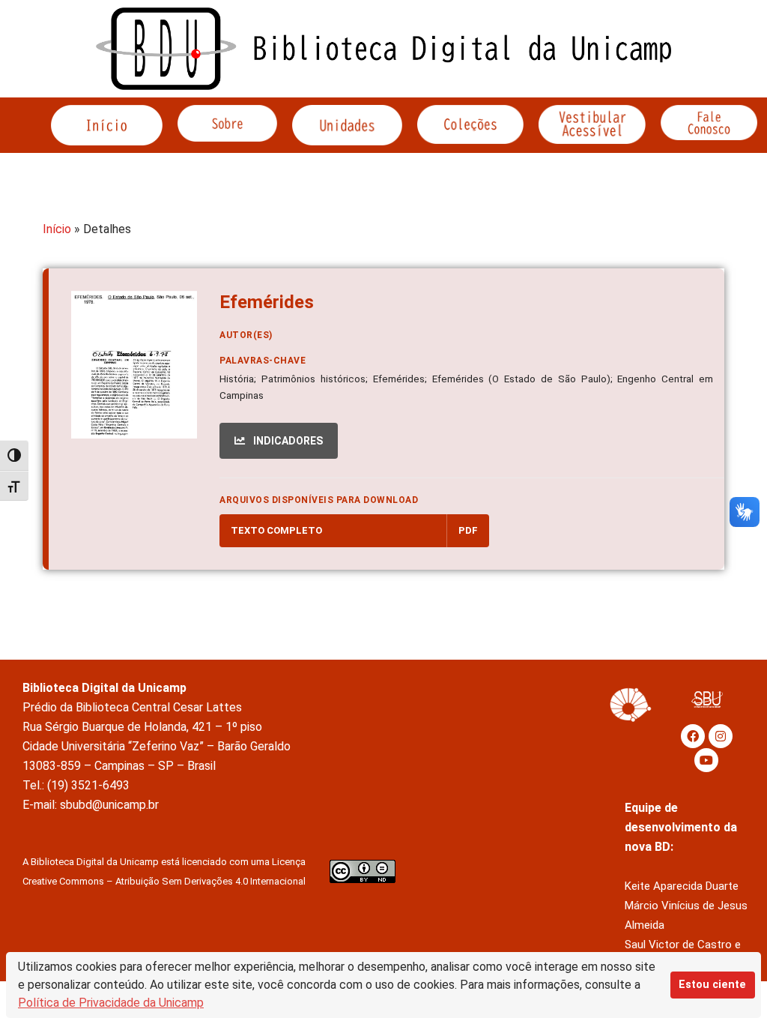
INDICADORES (287, 441)
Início (57, 229)
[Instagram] (721, 736)
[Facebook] (693, 736)
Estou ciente (712, 984)
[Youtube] (706, 760)
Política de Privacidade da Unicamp (111, 1003)
